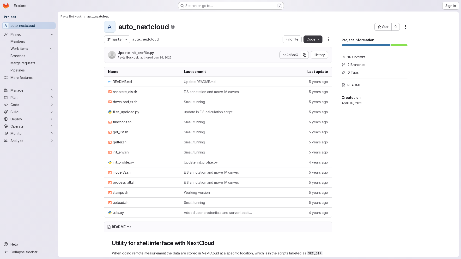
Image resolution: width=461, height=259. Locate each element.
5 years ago (318, 82)
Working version (197, 192)
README (354, 85)
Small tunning (194, 102)
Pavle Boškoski (129, 57)
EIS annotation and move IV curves (211, 92)
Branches (356, 65)
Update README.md (200, 82)
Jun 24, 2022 (162, 57)
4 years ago (318, 162)
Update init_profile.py (136, 53)
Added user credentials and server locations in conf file (218, 213)
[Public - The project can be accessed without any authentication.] (173, 27)
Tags (353, 72)
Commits (356, 57)
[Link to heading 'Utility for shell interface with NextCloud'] (217, 243)
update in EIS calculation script (208, 112)
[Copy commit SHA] (305, 55)
